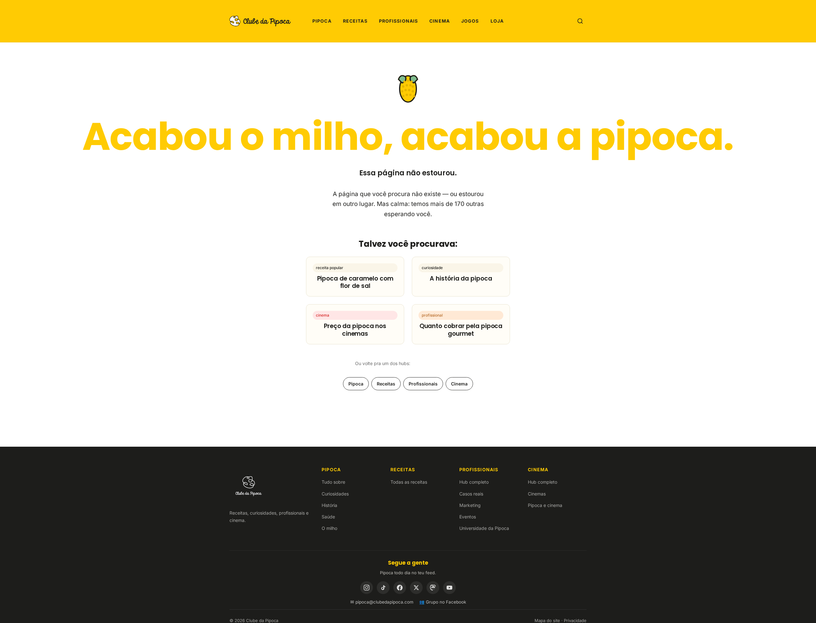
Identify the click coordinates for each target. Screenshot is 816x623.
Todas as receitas (408, 482)
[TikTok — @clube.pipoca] (383, 587)
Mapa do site (547, 620)
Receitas (355, 21)
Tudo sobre (333, 482)
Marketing (470, 505)
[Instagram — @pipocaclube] (366, 587)
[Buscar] (580, 21)
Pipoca (322, 21)
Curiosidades (335, 493)
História (329, 505)
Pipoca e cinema (545, 505)
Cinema (439, 21)
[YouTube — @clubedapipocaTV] (449, 587)
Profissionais (398, 21)
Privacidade (575, 620)
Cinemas (537, 493)
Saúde (328, 516)
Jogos (470, 21)
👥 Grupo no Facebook (442, 602)
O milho (329, 528)
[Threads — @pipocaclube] (432, 587)
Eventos (467, 516)
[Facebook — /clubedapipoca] (399, 587)
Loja (497, 21)
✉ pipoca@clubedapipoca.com (381, 602)
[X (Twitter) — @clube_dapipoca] (416, 587)
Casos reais (471, 493)
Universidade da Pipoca (484, 528)
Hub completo (474, 482)
